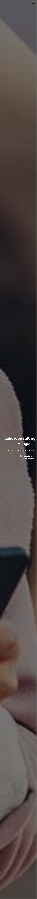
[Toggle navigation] (33, 3)
